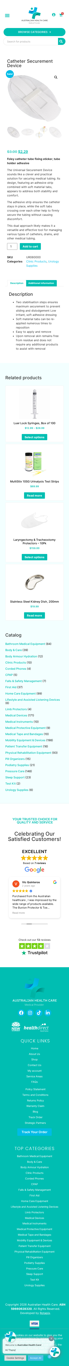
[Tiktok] (38, 1012)
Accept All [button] (35, 1357)
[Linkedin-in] (47, 1012)
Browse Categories (33, 32)
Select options (34, 437)
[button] (7, 15)
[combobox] (31, 41)
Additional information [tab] (41, 283)
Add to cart (30, 246)
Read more (34, 495)
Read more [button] (18, 912)
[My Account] (54, 15)
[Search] (61, 41)
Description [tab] (16, 283)
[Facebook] (21, 1012)
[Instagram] (30, 1012)
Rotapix (45, 1313)
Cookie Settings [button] (15, 1357)
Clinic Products (36, 261)
